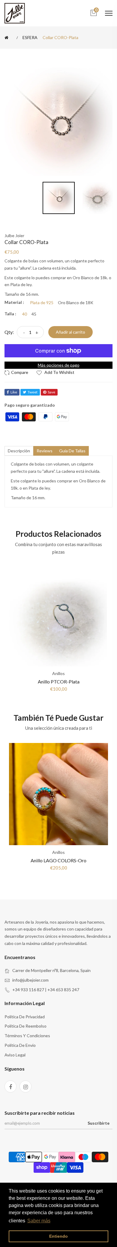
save (51, 392)
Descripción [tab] (19, 450)
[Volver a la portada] (7, 37)
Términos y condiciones (27, 1035)
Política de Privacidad (24, 1016)
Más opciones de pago (59, 365)
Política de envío (20, 1045)
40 (24, 314)
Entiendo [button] (58, 1236)
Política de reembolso (25, 1025)
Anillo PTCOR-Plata (59, 681)
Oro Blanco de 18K (75, 302)
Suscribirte (99, 1123)
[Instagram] (26, 1086)
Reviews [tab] (44, 450)
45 (34, 314)
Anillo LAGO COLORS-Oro (58, 860)
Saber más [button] (38, 1220)
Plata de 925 (41, 302)
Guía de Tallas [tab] (72, 450)
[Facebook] (10, 1086)
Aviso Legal (15, 1054)
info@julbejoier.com (30, 980)
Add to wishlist (59, 372)
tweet (33, 392)
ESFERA (30, 37)
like (13, 392)
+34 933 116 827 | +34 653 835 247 (45, 989)
